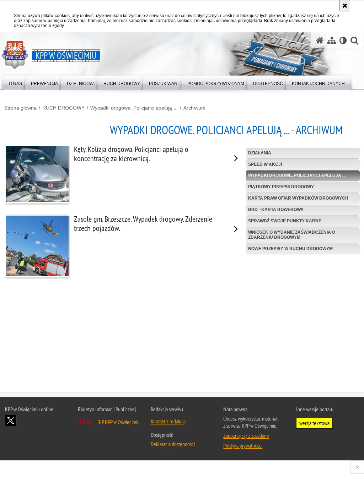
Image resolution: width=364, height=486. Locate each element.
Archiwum (194, 108)
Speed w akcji (265, 164)
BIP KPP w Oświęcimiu (118, 422)
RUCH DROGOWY (63, 108)
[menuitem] (15, 82)
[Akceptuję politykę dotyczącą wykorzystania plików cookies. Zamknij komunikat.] (344, 5)
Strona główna (20, 108)
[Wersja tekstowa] (343, 40)
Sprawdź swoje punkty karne (284, 220)
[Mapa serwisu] (331, 40)
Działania (259, 152)
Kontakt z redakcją (168, 421)
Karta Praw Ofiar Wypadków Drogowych (298, 198)
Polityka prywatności (242, 445)
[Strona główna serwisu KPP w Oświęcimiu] (320, 40)
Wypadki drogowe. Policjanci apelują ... (134, 108)
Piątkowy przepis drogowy (281, 186)
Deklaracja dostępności (173, 444)
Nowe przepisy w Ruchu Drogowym (290, 248)
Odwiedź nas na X (10, 420)
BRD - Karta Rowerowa (276, 209)
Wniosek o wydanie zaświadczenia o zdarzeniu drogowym (291, 234)
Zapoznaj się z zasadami (246, 435)
